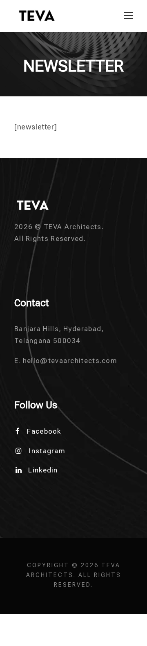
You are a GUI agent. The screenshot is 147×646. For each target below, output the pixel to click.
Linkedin (43, 470)
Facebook (44, 431)
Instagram (47, 451)
